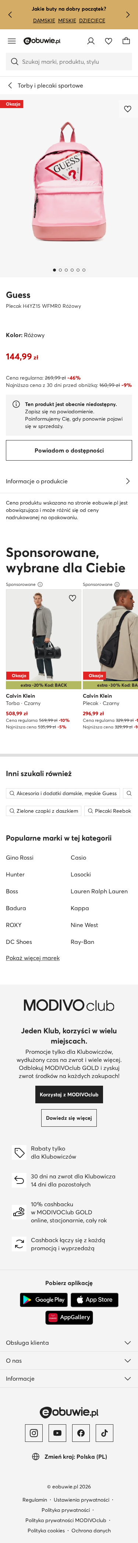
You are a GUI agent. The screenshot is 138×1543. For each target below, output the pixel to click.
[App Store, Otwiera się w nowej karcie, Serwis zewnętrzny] (94, 1300)
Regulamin (34, 1499)
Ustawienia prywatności (81, 1499)
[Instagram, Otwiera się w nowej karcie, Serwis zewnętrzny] (34, 1433)
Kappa (80, 908)
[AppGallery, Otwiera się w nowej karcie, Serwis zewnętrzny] (69, 1317)
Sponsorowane (21, 584)
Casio (78, 857)
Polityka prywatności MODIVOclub (65, 1520)
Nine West (84, 925)
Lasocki (81, 874)
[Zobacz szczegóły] (128, 481)
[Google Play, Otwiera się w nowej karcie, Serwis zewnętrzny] (44, 1300)
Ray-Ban (82, 941)
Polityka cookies (46, 1530)
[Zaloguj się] (91, 41)
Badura (16, 908)
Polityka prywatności (66, 1510)
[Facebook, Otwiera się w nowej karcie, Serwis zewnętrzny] (81, 1433)
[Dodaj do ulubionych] (128, 109)
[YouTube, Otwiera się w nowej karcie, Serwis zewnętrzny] (57, 1433)
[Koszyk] (126, 41)
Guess (18, 294)
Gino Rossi (19, 857)
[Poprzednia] (10, 14)
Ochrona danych (91, 1530)
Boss (12, 891)
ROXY (14, 925)
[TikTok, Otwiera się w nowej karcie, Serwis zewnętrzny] (104, 1433)
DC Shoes (19, 941)
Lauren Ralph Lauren (99, 891)
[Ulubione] (108, 41)
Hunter (15, 874)
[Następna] (128, 14)
